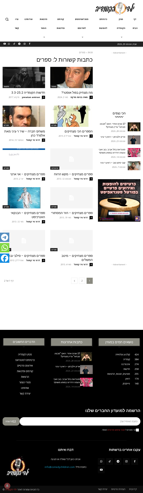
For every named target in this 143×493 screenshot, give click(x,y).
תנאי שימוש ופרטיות (116, 430)
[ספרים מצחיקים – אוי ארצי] (24, 159)
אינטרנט (54, 168)
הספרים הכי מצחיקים (79, 131)
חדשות (6, 86)
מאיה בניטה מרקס (79, 97)
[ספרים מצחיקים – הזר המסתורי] (71, 197)
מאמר (53, 86)
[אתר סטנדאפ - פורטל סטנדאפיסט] (119, 216)
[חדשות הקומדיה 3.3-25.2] (24, 77)
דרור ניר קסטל (81, 135)
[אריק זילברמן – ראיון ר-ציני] (134, 139)
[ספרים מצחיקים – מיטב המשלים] (71, 240)
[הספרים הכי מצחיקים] (71, 116)
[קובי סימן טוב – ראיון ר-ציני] (134, 165)
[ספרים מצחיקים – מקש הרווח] (71, 159)
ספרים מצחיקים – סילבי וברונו (25, 256)
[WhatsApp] (9, 44)
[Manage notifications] (7, 486)
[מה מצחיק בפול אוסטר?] (71, 77)
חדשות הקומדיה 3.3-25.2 (28, 92)
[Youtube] (5, 44)
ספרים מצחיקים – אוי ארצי (27, 174)
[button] (7, 19)
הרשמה (9, 421)
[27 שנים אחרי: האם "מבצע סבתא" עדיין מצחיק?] (134, 126)
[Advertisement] (46, 8)
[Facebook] (30, 44)
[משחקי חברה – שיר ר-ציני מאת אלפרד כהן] (24, 116)
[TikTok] (14, 44)
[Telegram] (19, 44)
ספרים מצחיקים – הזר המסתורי (72, 213)
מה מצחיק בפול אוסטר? (77, 92)
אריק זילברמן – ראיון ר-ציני (113, 137)
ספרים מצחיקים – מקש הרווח (73, 174)
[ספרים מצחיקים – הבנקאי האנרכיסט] (24, 197)
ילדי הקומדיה (11, 489)
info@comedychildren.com (60, 467)
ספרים (53, 125)
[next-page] (74, 281)
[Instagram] (24, 44)
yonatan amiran (31, 97)
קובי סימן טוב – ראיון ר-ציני (112, 162)
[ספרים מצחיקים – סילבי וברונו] (24, 240)
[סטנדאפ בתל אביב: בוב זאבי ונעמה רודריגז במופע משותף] (134, 152)
